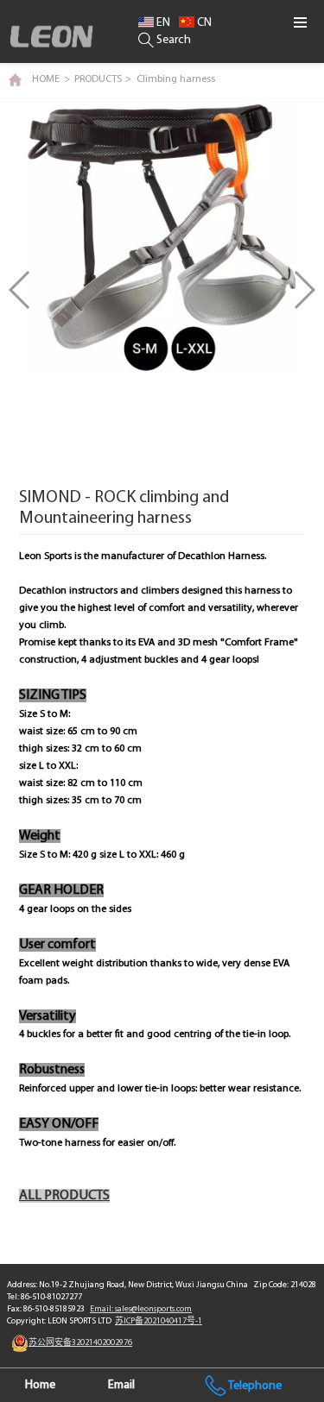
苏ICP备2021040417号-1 (158, 1321)
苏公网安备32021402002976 (80, 1343)
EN (162, 22)
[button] (303, 290)
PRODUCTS (102, 79)
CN (203, 22)
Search (172, 40)
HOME (46, 79)
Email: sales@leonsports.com (141, 1309)
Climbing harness (176, 79)
